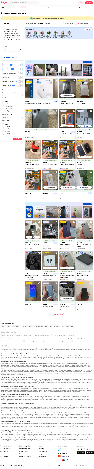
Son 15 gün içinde (9, 111)
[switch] (20, 65)
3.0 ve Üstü (7, 126)
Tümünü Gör (88, 29)
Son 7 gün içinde (8, 108)
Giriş (81, 2)
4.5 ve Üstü (7, 133)
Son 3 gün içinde (9, 106)
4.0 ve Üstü (7, 131)
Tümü (6, 101)
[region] (59, 34)
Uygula (17, 138)
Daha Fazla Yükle (58, 314)
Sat (90, 2)
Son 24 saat (8, 104)
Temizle (8, 138)
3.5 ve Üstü (7, 129)
